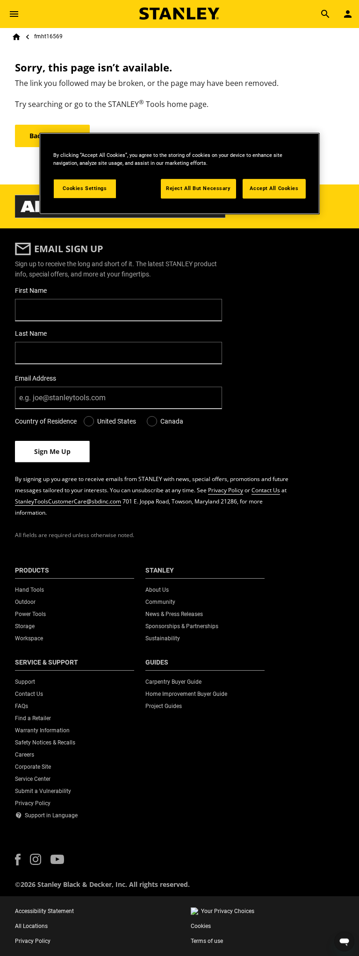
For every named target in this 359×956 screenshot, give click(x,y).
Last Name (31, 333)
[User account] (348, 14)
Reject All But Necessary (198, 188)
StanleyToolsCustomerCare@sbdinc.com (68, 501)
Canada (171, 421)
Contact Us (265, 490)
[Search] (325, 14)
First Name (31, 290)
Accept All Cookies (274, 188)
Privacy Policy (225, 490)
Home (16, 37)
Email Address (35, 378)
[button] (18, 859)
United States (116, 421)
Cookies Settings (85, 188)
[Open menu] (14, 14)
